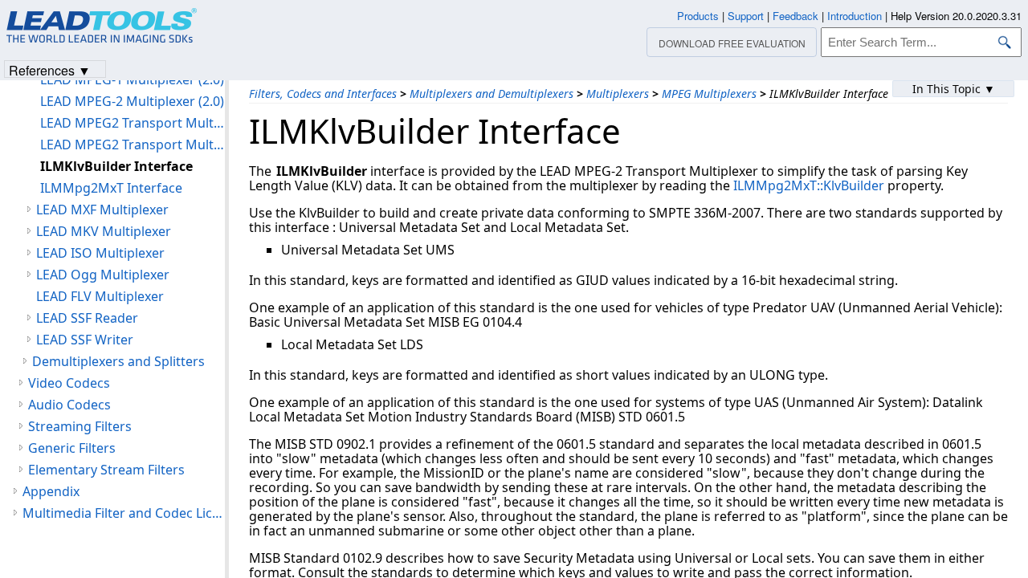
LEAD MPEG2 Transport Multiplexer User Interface (132, 144)
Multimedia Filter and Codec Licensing (123, 513)
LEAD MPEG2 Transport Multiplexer (132, 123)
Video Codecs (69, 383)
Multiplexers (617, 93)
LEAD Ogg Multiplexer (102, 274)
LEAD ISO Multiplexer (100, 253)
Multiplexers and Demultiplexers (491, 93)
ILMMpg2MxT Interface (111, 188)
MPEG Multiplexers (709, 93)
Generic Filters (72, 448)
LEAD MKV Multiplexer (103, 231)
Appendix (51, 491)
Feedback (795, 15)
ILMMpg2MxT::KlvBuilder (808, 185)
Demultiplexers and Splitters (118, 361)
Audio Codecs (69, 404)
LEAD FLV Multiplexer (100, 296)
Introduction (854, 15)
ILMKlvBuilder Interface (116, 166)
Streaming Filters (80, 426)
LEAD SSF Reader (87, 318)
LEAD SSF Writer (84, 339)
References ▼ (50, 69)
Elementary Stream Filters (106, 469)
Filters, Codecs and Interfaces (323, 93)
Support (746, 15)
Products (698, 15)
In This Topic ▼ (953, 88)
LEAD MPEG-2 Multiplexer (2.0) (132, 101)
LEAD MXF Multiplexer (102, 209)
